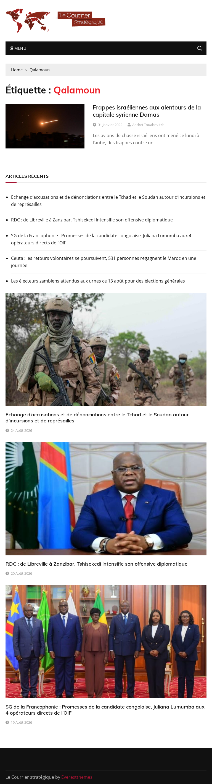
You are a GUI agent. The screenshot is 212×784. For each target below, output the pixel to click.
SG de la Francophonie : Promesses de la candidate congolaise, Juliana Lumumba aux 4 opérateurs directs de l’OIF (101, 239)
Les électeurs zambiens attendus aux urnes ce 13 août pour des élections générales (98, 281)
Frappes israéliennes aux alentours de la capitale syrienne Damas (147, 111)
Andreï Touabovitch (148, 124)
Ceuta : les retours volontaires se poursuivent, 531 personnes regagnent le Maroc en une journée (103, 261)
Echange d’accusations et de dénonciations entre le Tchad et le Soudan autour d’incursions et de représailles (108, 200)
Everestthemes (76, 777)
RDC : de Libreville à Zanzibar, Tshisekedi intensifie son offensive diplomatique (92, 220)
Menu (19, 48)
